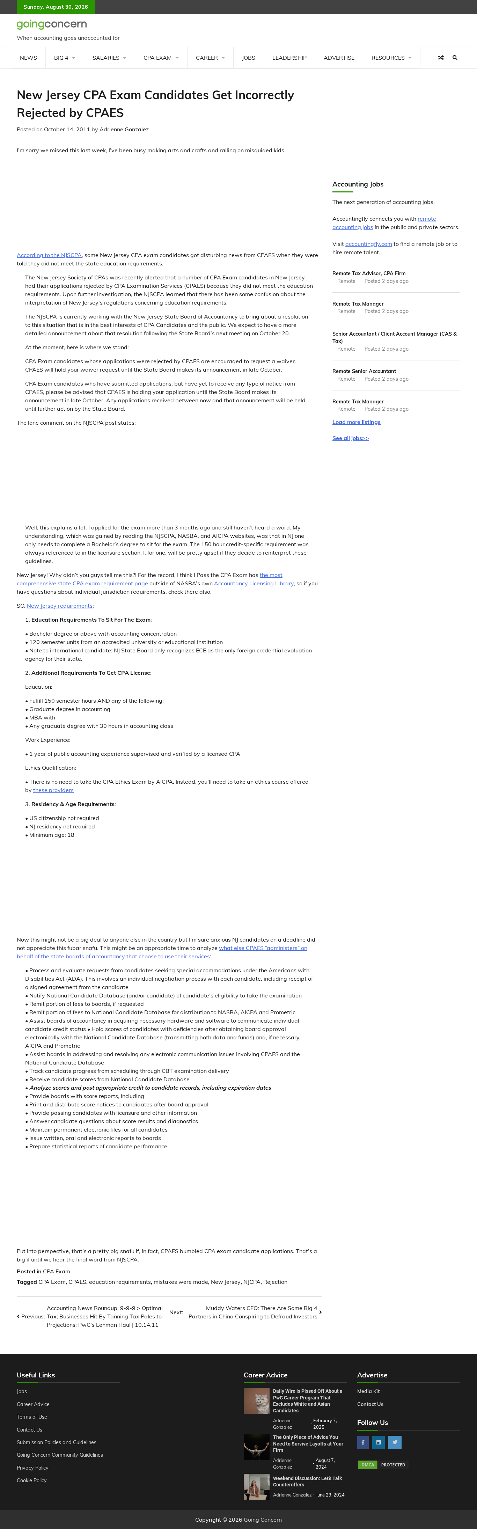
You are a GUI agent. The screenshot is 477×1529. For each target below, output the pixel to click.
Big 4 (61, 57)
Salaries (106, 57)
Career (207, 57)
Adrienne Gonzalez (124, 129)
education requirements (120, 1281)
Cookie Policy (32, 1480)
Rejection (275, 1281)
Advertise (339, 57)
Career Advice (33, 1404)
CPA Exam (158, 57)
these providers (53, 790)
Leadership (289, 57)
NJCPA (251, 1281)
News (28, 57)
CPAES (77, 1281)
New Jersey (226, 1281)
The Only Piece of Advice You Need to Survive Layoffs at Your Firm (308, 1443)
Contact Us (29, 1430)
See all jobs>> (350, 437)
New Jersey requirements (60, 605)
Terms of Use (32, 1417)
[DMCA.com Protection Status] (383, 1467)
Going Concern (263, 1519)
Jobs (248, 57)
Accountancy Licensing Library (254, 583)
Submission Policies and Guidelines (56, 1442)
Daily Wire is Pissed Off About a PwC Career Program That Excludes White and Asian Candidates (308, 1400)
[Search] (455, 57)
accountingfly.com (368, 243)
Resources (388, 57)
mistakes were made (181, 1281)
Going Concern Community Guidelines (60, 1455)
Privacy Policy (33, 1468)
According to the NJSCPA (49, 254)
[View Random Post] (441, 57)
